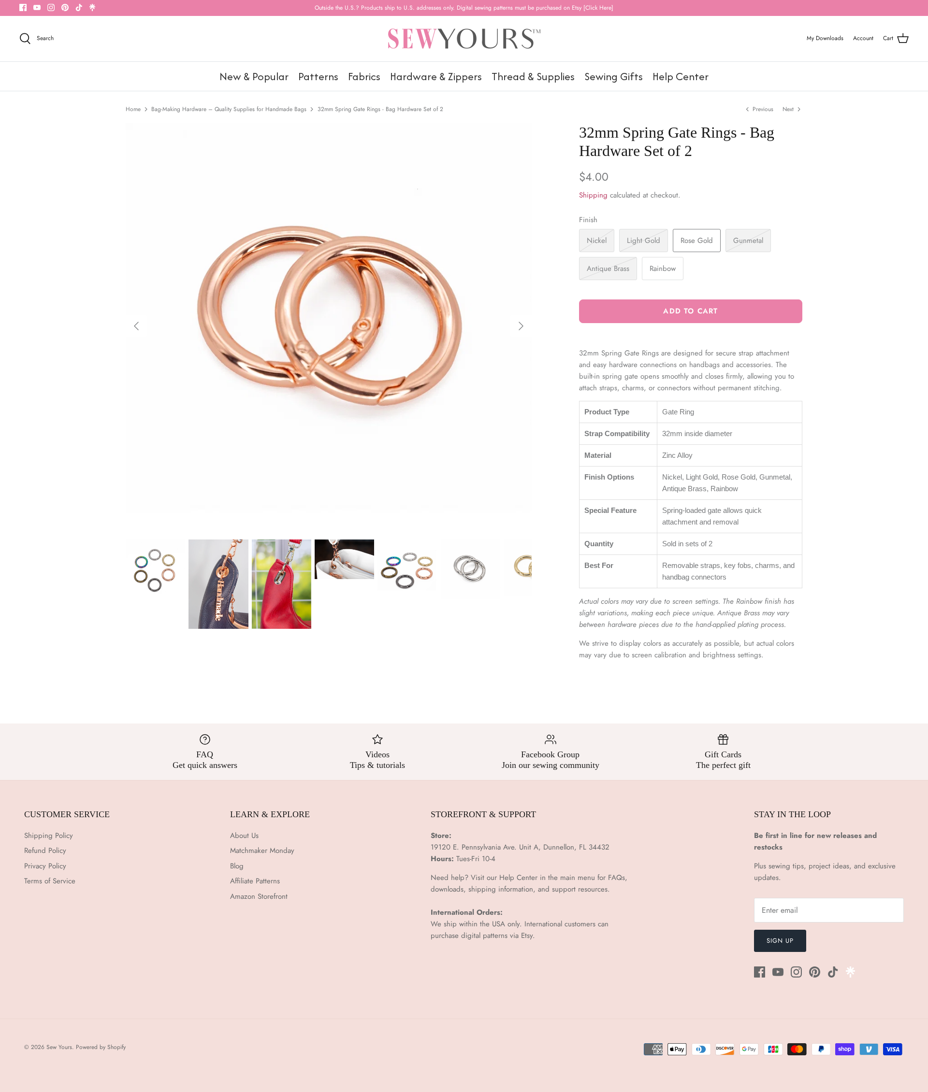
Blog (237, 866)
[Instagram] (51, 7)
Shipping (593, 195)
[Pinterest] (65, 7)
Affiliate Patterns (255, 881)
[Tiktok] (79, 7)
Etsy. (528, 935)
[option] (329, 326)
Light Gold (643, 240)
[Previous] (136, 326)
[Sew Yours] (464, 39)
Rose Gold (697, 240)
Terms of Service (49, 881)
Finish (588, 220)
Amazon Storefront (259, 896)
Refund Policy (45, 850)
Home (133, 109)
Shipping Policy (48, 835)
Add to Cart (690, 311)
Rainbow (663, 268)
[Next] (521, 326)
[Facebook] (23, 7)
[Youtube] (37, 7)
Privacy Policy (45, 866)
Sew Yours (59, 1047)
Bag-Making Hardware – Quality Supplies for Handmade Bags (228, 109)
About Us (244, 835)
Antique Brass (608, 268)
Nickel (597, 240)
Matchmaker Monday (262, 850)
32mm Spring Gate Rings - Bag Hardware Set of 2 (380, 109)
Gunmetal (748, 240)
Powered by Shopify (101, 1047)
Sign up (780, 940)
